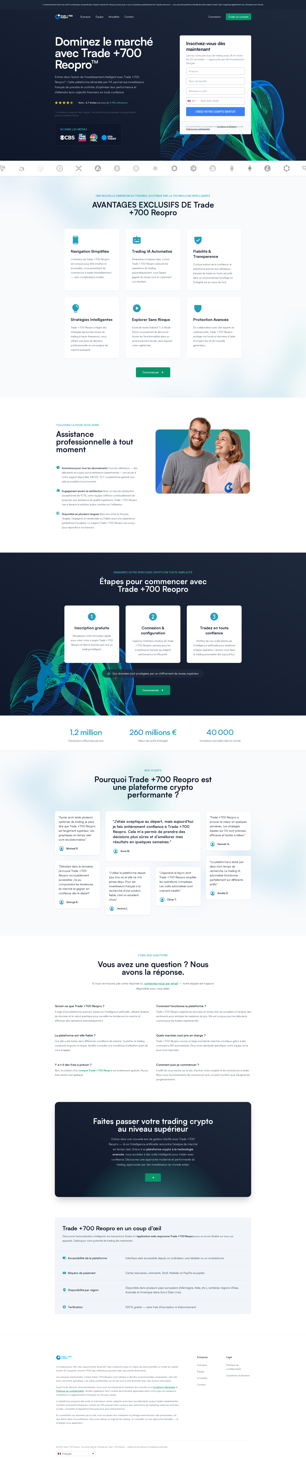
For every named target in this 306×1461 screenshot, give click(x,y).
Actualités (114, 16)
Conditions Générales (164, 1387)
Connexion (214, 16)
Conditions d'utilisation (238, 1375)
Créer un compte (238, 16)
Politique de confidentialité (198, 129)
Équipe (99, 16)
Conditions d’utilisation (227, 126)
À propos (85, 16)
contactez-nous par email (161, 983)
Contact (129, 16)
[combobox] (191, 101)
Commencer (150, 372)
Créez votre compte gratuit (215, 111)
